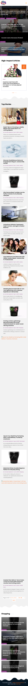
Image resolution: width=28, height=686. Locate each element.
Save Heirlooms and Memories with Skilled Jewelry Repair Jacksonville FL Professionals (14, 258)
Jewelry (21, 132)
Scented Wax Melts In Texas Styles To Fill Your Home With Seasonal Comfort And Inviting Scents (13, 581)
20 (21, 597)
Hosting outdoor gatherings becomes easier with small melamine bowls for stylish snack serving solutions (13, 323)
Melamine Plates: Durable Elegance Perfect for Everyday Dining (14, 468)
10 (19, 597)
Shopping (21, 197)
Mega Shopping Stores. (18, 682)
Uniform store (3, 55)
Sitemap (18, 684)
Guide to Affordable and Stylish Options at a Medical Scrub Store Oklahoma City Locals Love (13, 12)
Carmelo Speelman (9, 132)
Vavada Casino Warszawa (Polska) (12, 38)
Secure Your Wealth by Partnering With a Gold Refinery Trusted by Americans (13, 437)
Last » (14, 600)
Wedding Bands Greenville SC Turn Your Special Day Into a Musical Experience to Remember (13, 290)
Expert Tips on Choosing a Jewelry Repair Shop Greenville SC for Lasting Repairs (13, 128)
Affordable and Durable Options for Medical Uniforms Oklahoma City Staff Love (13, 49)
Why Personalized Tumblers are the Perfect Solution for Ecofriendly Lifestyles (14, 194)
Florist (2, 31)
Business (2, 18)
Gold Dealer (22, 441)
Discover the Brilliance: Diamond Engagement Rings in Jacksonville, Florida (13, 161)
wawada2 (3, 41)
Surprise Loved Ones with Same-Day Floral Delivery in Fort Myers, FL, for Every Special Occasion (13, 26)
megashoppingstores (11, 18)
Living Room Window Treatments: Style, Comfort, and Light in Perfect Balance (13, 226)
